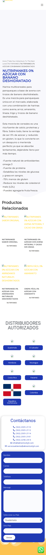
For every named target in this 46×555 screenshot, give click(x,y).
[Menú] (42, 5)
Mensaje (7, 487)
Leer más (12, 256)
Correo (6, 466)
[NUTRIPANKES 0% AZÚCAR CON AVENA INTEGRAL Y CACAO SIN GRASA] (34, 225)
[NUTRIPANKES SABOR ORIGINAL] (12, 225)
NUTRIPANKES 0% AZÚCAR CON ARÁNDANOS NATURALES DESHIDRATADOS (10, 294)
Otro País (7, 526)
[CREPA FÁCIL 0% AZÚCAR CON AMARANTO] (34, 274)
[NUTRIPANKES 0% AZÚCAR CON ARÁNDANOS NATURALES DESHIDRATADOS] (12, 274)
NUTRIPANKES (13, 64)
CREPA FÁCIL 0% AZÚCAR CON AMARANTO (31, 291)
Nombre (6, 455)
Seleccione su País (11, 515)
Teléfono (7, 476)
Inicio (5, 61)
